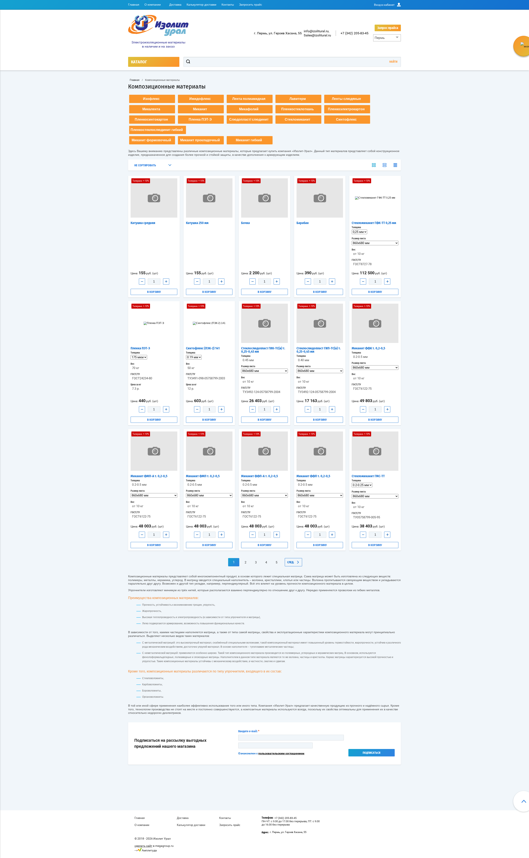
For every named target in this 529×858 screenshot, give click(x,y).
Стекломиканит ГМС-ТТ (368, 476)
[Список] (384, 165)
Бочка (245, 223)
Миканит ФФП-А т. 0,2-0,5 (259, 476)
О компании (152, 4)
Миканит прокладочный (200, 140)
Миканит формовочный (151, 140)
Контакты (228, 4)
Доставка (175, 4)
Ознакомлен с (271, 753)
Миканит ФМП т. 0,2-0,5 (203, 476)
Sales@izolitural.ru (317, 35)
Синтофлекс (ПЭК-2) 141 (203, 348)
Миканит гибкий (249, 140)
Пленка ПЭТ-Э (140, 348)
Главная (133, 4)
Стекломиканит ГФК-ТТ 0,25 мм (374, 223)
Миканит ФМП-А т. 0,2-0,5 (149, 476)
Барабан (303, 223)
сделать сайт (143, 845)
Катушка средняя (143, 223)
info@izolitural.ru (316, 31)
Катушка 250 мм (197, 223)
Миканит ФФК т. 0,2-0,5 (368, 348)
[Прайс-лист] (395, 165)
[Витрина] (374, 165)
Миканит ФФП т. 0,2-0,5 (313, 476)
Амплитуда (149, 850)
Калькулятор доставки (201, 4)
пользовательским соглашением (281, 753)
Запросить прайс (250, 4)
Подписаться (371, 752)
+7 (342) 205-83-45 (354, 33)
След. (290, 562)
